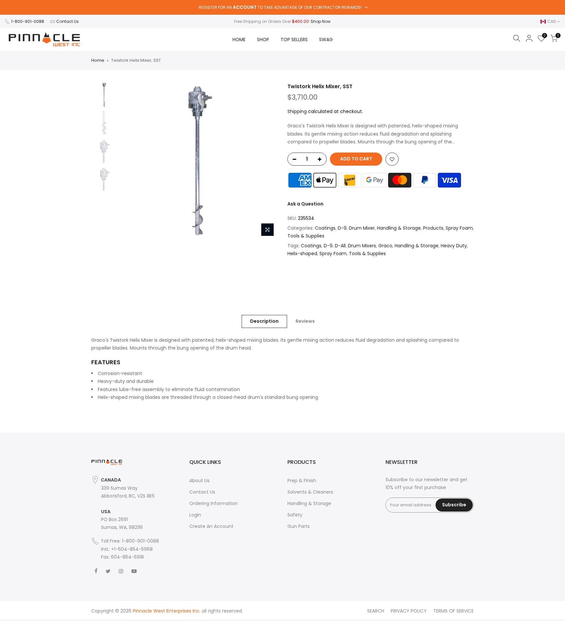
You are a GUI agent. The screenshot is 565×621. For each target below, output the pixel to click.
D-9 (342, 228)
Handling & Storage (399, 228)
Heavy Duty (454, 245)
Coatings (325, 228)
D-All (340, 245)
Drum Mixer (362, 228)
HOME (239, 39)
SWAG (326, 39)
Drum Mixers (362, 245)
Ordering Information (213, 503)
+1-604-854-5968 (132, 549)
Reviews (305, 321)
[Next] (266, 161)
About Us (199, 480)
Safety (294, 515)
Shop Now (321, 21)
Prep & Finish (301, 480)
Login (195, 515)
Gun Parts (298, 526)
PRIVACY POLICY (409, 611)
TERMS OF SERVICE (453, 611)
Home (97, 60)
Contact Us (67, 21)
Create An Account (211, 526)
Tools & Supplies (305, 236)
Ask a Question (305, 204)
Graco (385, 245)
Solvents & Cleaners (310, 492)
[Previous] (132, 161)
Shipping (297, 111)
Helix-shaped (302, 253)
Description (264, 321)
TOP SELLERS (294, 39)
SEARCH (375, 611)
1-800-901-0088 (27, 21)
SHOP (263, 39)
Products (433, 228)
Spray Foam (459, 228)
